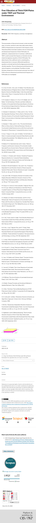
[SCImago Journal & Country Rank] (12, 471)
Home (3, 5)
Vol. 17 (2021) (16, 5)
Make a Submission (8, 451)
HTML (12, 340)
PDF (5, 340)
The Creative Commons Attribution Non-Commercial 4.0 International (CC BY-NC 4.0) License (17, 404)
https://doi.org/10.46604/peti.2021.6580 (14, 29)
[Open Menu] (1, 1)
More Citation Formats (8, 360)
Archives (9, 5)
